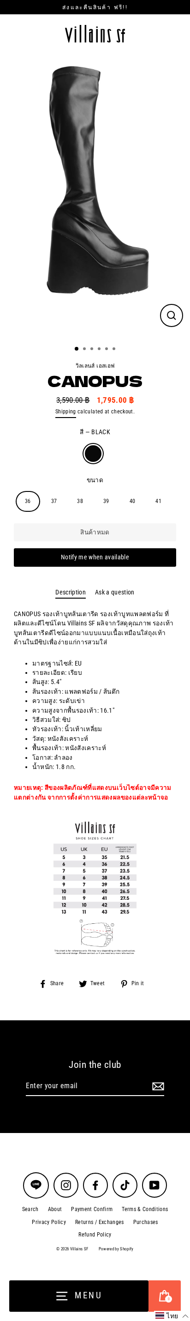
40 (133, 501)
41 (158, 501)
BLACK (93, 453)
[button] (172, 1316)
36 (28, 501)
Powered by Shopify (116, 1249)
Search (30, 1209)
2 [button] (85, 349)
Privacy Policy (49, 1222)
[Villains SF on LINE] (36, 1185)
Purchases (145, 1222)
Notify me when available (95, 557)
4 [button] (100, 349)
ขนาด (95, 480)
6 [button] (115, 349)
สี (95, 432)
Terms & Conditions (145, 1209)
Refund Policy (94, 1234)
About (55, 1209)
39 (106, 501)
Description (70, 592)
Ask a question (115, 592)
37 (54, 501)
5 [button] (107, 349)
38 (80, 501)
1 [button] (77, 349)
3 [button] (92, 349)
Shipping (65, 411)
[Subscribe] (156, 1086)
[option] (95, 196)
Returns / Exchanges (99, 1222)
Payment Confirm (92, 1209)
